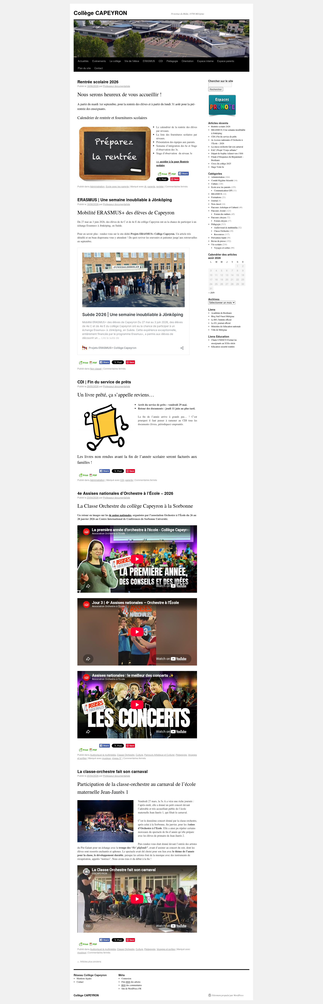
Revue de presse (218, 240)
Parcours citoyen (218, 217)
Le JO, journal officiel (220, 322)
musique (106, 758)
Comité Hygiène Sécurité (222, 180)
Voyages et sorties (166, 949)
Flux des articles (131, 981)
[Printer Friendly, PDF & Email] (166, 173)
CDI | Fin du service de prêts (104, 382)
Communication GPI (223, 190)
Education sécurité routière (223, 346)
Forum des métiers (222, 213)
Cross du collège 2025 (221, 163)
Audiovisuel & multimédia (103, 754)
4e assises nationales (120, 515)
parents (151, 186)
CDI (161, 61)
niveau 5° (117, 758)
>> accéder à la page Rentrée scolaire (172, 163)
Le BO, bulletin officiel (221, 319)
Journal (214, 200)
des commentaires (131, 985)
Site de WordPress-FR (131, 988)
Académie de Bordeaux (221, 312)
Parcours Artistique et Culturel (159, 754)
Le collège (115, 61)
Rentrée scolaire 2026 (98, 81)
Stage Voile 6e (217, 166)
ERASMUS (149, 61)
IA (145, 186)
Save (176, 179)
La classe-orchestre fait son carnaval (112, 771)
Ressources (219, 234)
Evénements (99, 61)
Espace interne (205, 61)
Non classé (95, 368)
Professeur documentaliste (116, 86)
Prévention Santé (218, 237)
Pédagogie (172, 61)
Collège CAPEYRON (100, 13)
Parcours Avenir (218, 210)
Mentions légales (84, 978)
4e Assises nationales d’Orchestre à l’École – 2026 (125, 493)
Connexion (126, 978)
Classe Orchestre (126, 754)
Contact (98, 68)
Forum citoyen (220, 220)
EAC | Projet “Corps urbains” (224, 149)
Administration (97, 186)
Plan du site (84, 68)
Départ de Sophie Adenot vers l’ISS (227, 153)
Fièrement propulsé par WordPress (228, 995)
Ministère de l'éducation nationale (226, 326)
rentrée (160, 186)
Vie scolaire (216, 244)
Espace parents (225, 61)
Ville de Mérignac (219, 329)
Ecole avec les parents (117, 186)
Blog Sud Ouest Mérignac (222, 316)
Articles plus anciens (89, 961)
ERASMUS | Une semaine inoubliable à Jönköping (124, 199)
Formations (216, 197)
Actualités (83, 61)
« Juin (211, 292)
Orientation (187, 61)
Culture (139, 754)
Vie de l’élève (131, 61)
